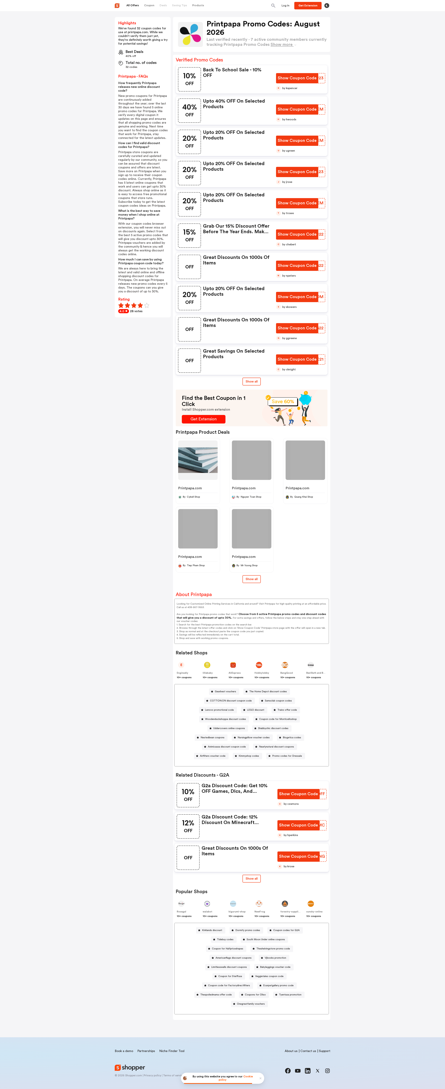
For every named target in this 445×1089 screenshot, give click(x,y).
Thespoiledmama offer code (216, 995)
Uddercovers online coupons (229, 728)
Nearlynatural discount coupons (276, 747)
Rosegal (181, 912)
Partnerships (146, 1051)
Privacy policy (152, 1075)
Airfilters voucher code (212, 756)
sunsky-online (314, 912)
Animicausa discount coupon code (227, 747)
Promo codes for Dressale (287, 756)
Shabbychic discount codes (273, 728)
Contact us (308, 1051)
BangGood (286, 673)
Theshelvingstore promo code (273, 948)
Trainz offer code (287, 710)
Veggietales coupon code (269, 976)
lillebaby (208, 673)
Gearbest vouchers (225, 691)
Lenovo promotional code (219, 710)
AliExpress (235, 673)
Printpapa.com (190, 488)
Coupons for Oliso (255, 995)
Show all (252, 381)
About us (291, 1051)
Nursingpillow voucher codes (254, 737)
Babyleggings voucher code (275, 967)
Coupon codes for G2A (286, 930)
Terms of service (173, 1075)
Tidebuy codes (225, 939)
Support (324, 1051)
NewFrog (259, 912)
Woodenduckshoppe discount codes (225, 719)
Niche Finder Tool (171, 1051)
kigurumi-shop (237, 912)
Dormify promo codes (247, 930)
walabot (207, 912)
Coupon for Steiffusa (230, 976)
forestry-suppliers (291, 912)
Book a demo (124, 1051)
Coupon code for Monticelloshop (278, 719)
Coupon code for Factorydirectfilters (229, 985)
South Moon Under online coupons (266, 939)
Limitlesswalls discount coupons (229, 967)
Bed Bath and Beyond (318, 673)
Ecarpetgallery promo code (278, 985)
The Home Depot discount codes (268, 691)
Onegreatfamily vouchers (251, 1004)
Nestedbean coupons (212, 737)
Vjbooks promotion (275, 958)
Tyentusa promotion (290, 995)
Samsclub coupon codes (278, 701)
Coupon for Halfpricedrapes (227, 948)
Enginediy (182, 673)
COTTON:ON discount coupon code (231, 701)
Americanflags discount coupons (234, 958)
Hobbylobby (261, 673)
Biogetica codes (292, 737)
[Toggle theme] (326, 5)
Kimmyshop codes (249, 756)
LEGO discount (255, 710)
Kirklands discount (212, 930)
